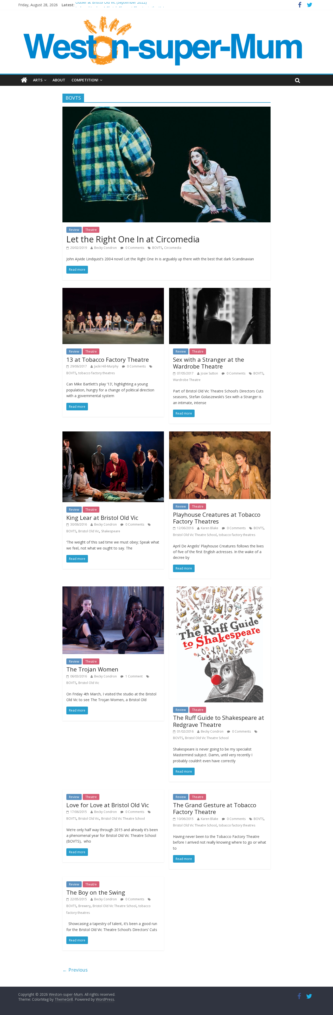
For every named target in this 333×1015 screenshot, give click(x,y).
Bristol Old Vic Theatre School (195, 535)
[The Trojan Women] (113, 589)
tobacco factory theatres (96, 373)
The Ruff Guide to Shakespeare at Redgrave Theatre (218, 721)
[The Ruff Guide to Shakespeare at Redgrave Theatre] (220, 589)
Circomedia (172, 247)
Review (74, 230)
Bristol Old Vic (88, 531)
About (59, 79)
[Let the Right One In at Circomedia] (166, 110)
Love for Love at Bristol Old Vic (107, 805)
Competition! (85, 79)
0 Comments (134, 247)
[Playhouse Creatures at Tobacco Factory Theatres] (220, 434)
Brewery (84, 906)
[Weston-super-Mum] (164, 18)
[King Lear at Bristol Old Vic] (113, 434)
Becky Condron (105, 247)
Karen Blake (209, 528)
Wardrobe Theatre (187, 380)
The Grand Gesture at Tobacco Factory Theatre (214, 808)
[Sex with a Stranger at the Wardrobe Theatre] (220, 291)
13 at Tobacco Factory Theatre (107, 359)
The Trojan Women (92, 669)
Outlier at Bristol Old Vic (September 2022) (111, 4)
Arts (37, 79)
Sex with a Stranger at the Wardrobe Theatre (208, 362)
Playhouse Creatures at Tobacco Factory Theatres (216, 517)
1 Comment (134, 676)
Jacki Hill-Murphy (106, 366)
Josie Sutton (209, 373)
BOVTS (157, 247)
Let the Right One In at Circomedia (133, 239)
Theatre (91, 230)
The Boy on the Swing (95, 892)
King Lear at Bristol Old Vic (102, 517)
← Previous (75, 970)
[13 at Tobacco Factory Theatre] (113, 291)
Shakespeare (110, 531)
